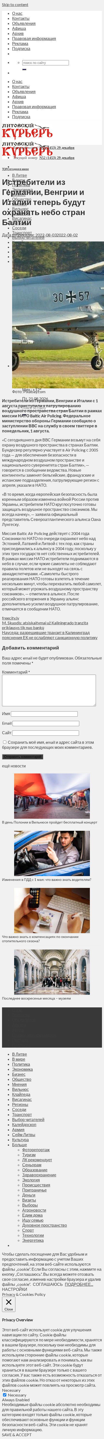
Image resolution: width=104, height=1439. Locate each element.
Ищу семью (32, 1220)
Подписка (21, 48)
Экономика (22, 1069)
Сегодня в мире (18, 169)
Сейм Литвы (23, 1134)
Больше (19, 1144)
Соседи (19, 227)
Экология (31, 1179)
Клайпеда (21, 1094)
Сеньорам (31, 1164)
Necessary (17, 1394)
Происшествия (36, 1184)
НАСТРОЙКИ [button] (14, 1289)
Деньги (28, 1195)
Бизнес (18, 1074)
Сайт (6, 732)
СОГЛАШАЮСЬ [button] (48, 1284)
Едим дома (32, 1215)
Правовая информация (34, 38)
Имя (6, 713)
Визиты (29, 1200)
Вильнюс (20, 1089)
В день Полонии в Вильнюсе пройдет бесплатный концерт (49, 822)
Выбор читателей (28, 1119)
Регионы (20, 1104)
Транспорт (22, 1114)
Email (7, 723)
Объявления (24, 23)
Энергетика (33, 1240)
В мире (18, 1059)
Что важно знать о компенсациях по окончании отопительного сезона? (40, 938)
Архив (18, 33)
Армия (18, 1129)
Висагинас (22, 1099)
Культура (20, 1139)
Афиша (19, 28)
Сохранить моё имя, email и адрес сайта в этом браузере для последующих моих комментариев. (48, 745)
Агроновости (34, 1210)
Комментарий (16, 672)
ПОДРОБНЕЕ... (79, 1284)
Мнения (19, 1084)
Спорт (28, 1230)
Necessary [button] (11, 1390)
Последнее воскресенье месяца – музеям (37, 998)
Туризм (29, 1154)
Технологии (33, 1235)
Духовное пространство (44, 1225)
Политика (21, 1064)
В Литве (19, 175)
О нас (17, 13)
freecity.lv (10, 617)
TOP (4, 169)
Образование (34, 1169)
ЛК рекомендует (37, 1159)
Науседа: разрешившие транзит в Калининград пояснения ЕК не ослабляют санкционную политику (49, 635)
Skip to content (15, 4)
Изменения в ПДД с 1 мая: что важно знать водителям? (46, 879)
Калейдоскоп (24, 1124)
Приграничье (34, 1189)
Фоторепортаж (36, 1149)
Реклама (20, 43)
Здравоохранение (39, 1174)
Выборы (30, 1205)
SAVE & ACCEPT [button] (17, 1434)
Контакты (21, 18)
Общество (21, 1079)
